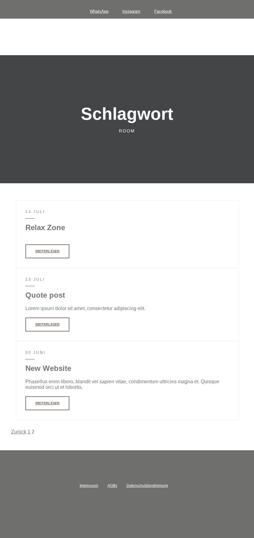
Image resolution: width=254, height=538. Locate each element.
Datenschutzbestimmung (147, 485)
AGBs (112, 485)
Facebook (163, 11)
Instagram (131, 11)
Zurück (18, 431)
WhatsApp (99, 11)
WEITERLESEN (47, 251)
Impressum (89, 485)
